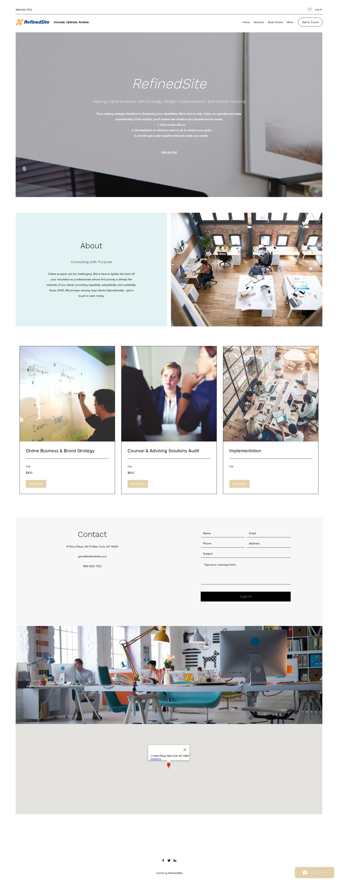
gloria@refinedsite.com (92, 556)
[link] (67, 451)
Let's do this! (169, 152)
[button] (36, 484)
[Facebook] (163, 860)
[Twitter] (169, 860)
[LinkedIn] (175, 860)
